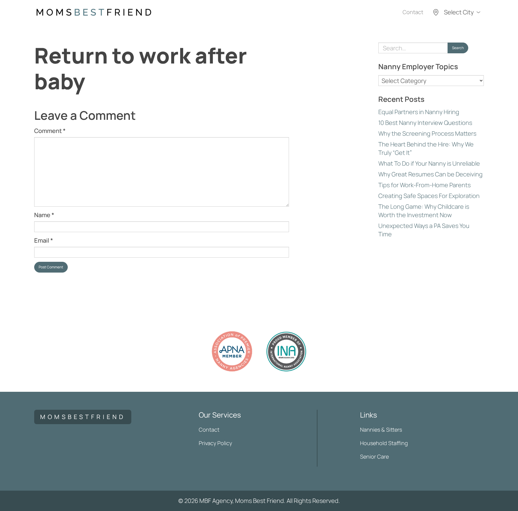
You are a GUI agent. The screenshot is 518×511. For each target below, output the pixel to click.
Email (43, 240)
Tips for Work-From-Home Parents (424, 185)
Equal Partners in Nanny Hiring (418, 112)
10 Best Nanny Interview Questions (425, 123)
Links (368, 415)
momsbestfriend (82, 417)
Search (458, 47)
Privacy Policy (215, 443)
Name (44, 215)
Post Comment (51, 267)
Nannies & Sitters (381, 429)
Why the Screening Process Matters (427, 133)
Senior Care (374, 456)
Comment (50, 131)
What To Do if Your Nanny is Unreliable (429, 163)
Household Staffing (384, 443)
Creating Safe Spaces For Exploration (429, 196)
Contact (413, 12)
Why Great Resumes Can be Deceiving (430, 174)
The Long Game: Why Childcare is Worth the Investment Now (423, 210)
